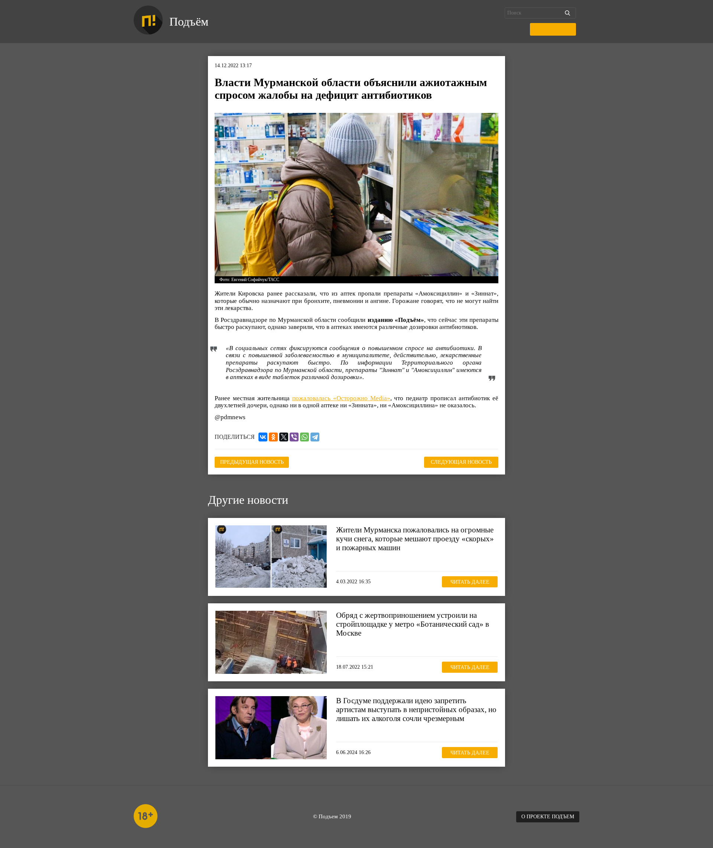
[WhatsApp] (304, 437)
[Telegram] (314, 437)
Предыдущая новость (252, 462)
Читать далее (469, 581)
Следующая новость (461, 462)
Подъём (188, 21)
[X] (283, 437)
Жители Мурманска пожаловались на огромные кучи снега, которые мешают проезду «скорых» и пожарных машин (415, 538)
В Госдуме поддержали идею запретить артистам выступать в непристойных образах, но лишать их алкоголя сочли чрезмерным (416, 709)
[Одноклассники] (273, 437)
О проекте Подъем (547, 816)
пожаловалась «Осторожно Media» (341, 398)
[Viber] (294, 437)
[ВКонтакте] (262, 437)
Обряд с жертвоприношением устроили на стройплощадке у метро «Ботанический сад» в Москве (412, 624)
